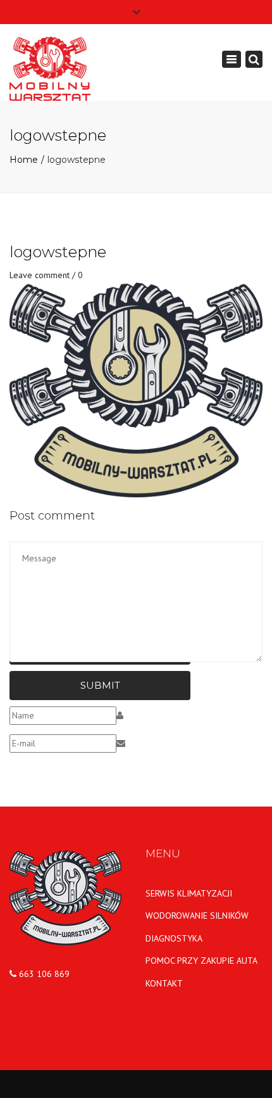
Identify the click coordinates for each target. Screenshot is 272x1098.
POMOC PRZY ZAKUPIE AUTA (201, 960)
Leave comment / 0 (46, 275)
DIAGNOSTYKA (173, 938)
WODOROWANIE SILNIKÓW (197, 915)
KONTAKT (164, 983)
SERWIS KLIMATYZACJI (188, 893)
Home (23, 159)
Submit (100, 685)
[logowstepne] (136, 389)
